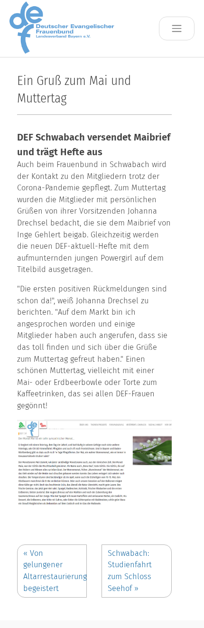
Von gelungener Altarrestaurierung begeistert (55, 571)
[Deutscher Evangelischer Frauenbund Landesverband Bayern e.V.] (64, 28)
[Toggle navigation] (177, 29)
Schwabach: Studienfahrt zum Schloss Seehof (130, 571)
